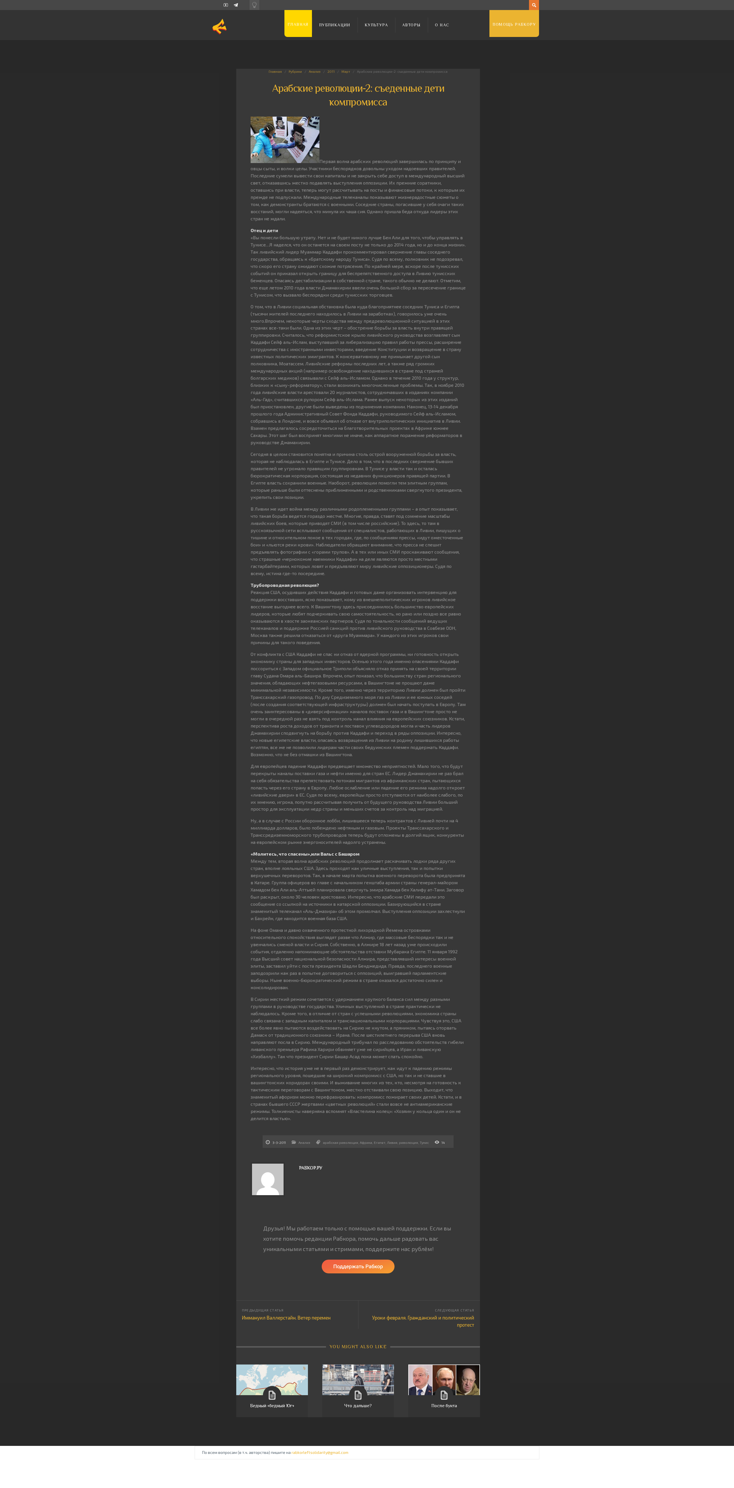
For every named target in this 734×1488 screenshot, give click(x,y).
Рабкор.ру (310, 1168)
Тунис (424, 1142)
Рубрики (295, 71)
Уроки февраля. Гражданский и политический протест (423, 1321)
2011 (331, 71)
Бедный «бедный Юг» (272, 1405)
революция (408, 1142)
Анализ (315, 71)
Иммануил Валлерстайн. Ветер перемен (286, 1317)
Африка (366, 1142)
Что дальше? (358, 1405)
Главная (298, 24)
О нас (442, 25)
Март (345, 71)
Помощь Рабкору (514, 24)
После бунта (444, 1405)
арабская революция (340, 1142)
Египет (379, 1142)
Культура (376, 25)
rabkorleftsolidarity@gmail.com (320, 1452)
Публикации (334, 25)
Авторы (411, 25)
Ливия (392, 1142)
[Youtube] (226, 5)
